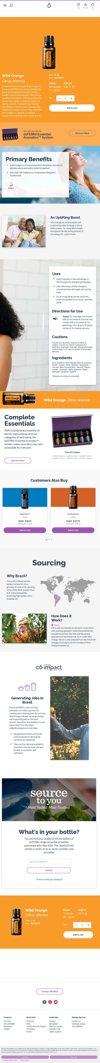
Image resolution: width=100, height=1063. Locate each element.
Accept (25, 1057)
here (55, 1052)
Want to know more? (10, 1060)
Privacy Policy (24, 1060)
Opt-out (73, 1057)
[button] (46, 539)
